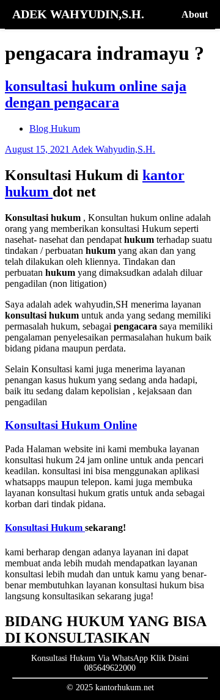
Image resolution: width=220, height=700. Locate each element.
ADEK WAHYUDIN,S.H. (78, 14)
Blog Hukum (54, 128)
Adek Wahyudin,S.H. (113, 149)
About (195, 14)
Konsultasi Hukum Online (71, 425)
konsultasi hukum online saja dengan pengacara (95, 94)
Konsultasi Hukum (45, 527)
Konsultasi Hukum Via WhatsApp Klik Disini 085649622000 (110, 663)
